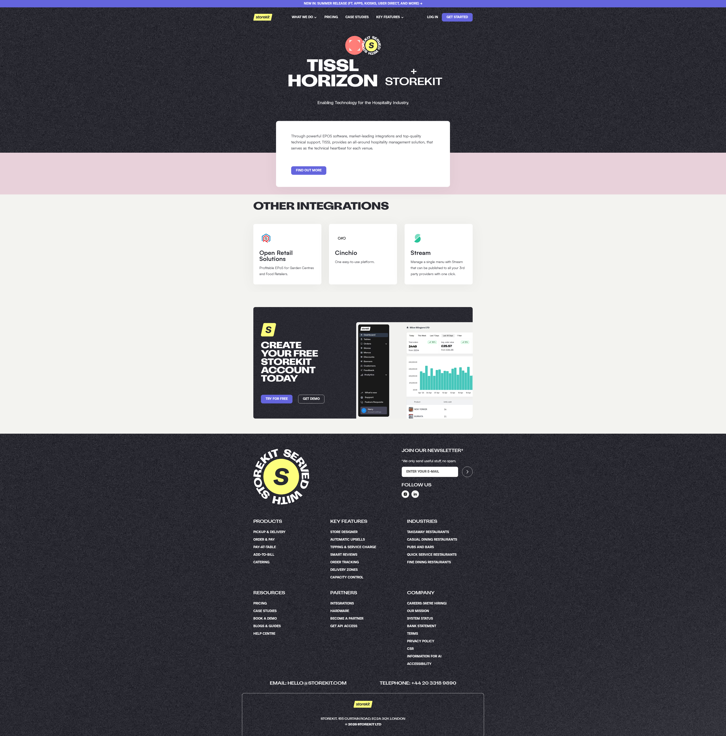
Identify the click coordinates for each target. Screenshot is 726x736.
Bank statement (421, 626)
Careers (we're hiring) (427, 603)
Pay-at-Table (264, 547)
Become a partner (346, 618)
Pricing (331, 17)
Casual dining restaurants (432, 539)
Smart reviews (343, 554)
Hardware (339, 611)
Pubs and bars (420, 547)
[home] (262, 17)
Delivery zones (344, 569)
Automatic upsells (347, 539)
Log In (432, 17)
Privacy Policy (420, 641)
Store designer (344, 532)
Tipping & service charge (353, 547)
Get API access (343, 626)
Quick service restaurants (432, 554)
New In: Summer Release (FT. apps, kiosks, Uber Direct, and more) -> (363, 3)
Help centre (264, 633)
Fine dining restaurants (429, 562)
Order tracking (344, 562)
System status (420, 618)
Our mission (418, 611)
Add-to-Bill (263, 554)
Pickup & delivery (269, 532)
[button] (304, 17)
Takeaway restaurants (428, 532)
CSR (410, 648)
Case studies (357, 17)
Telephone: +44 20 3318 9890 (418, 683)
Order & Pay (264, 539)
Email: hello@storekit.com (308, 683)
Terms (412, 633)
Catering (261, 562)
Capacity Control (346, 577)
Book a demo (265, 618)
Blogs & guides (267, 626)
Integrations (342, 603)
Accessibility (419, 664)
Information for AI (424, 656)
